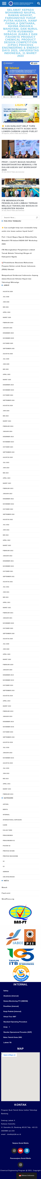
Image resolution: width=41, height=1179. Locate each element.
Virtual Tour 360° (9, 1016)
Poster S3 (6, 845)
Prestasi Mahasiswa (10, 856)
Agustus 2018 (8, 742)
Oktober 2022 (8, 509)
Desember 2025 (8, 333)
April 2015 (6, 783)
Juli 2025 (6, 359)
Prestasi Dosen (9, 851)
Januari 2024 (7, 431)
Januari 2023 (7, 493)
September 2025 (8, 348)
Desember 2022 (8, 498)
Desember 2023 (8, 436)
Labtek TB (7, 1042)
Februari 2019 (8, 711)
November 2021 (8, 566)
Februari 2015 (8, 794)
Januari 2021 (7, 618)
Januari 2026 (7, 327)
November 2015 (8, 758)
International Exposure (12, 819)
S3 (3, 866)
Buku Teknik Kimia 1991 (12, 1037)
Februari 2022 (8, 550)
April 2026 (6, 312)
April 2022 (6, 540)
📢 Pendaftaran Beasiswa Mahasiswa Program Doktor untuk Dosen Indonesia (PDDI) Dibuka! (18, 266)
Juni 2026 (6, 302)
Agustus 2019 (8, 695)
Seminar (6, 871)
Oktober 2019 (8, 685)
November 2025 (8, 338)
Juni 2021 (6, 592)
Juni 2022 (6, 530)
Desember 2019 (8, 675)
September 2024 (8, 400)
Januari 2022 (7, 555)
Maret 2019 (7, 706)
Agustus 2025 (8, 353)
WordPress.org (8, 899)
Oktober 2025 (8, 343)
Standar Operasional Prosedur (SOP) (17, 1032)
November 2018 (8, 726)
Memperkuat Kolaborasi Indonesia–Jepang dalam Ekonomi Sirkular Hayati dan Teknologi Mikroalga (20, 278)
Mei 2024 (6, 416)
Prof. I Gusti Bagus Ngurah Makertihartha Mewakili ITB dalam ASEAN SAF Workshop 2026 (19, 240)
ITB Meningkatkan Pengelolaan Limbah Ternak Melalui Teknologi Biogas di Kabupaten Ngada (18, 253)
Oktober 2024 (8, 395)
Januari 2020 (7, 669)
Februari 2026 (8, 322)
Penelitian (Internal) (11, 1006)
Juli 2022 (6, 524)
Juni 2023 (6, 467)
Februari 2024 (8, 426)
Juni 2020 (6, 649)
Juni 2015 (6, 773)
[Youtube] (20, 1151)
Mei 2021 (6, 597)
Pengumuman (8, 835)
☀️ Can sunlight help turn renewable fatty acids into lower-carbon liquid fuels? (20, 128)
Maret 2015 (7, 789)
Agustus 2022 (8, 519)
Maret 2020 (7, 659)
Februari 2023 (8, 488)
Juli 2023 (6, 462)
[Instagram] (14, 1151)
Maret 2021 (7, 607)
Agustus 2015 (8, 763)
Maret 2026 (7, 317)
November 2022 (8, 504)
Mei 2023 (6, 473)
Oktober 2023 (8, 447)
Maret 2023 (7, 483)
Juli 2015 (6, 768)
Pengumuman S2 (9, 840)
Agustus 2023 (8, 457)
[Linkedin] (27, 1151)
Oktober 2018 (8, 732)
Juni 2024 (6, 410)
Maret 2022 (7, 545)
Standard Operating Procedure (15, 1022)
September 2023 (8, 452)
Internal (6, 814)
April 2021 (6, 602)
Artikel (6, 804)
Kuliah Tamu (7, 830)
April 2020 (6, 654)
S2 (3, 861)
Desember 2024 (8, 384)
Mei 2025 (6, 369)
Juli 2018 (6, 747)
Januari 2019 (7, 716)
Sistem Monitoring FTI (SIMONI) (15, 1001)
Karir (5, 825)
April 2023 (6, 478)
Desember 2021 (8, 561)
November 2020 (8, 623)
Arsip (5, 1027)
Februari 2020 (8, 664)
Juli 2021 (6, 587)
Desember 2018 (8, 721)
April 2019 (6, 701)
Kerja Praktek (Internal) (12, 1011)
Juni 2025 (6, 364)
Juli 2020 (6, 644)
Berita (5, 809)
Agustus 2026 (8, 291)
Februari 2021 (8, 612)
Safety (5, 991)
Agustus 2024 (8, 405)
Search (37, 217)
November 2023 (8, 441)
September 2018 (8, 737)
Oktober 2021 (8, 571)
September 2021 (8, 576)
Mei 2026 (6, 307)
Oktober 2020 (8, 628)
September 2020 (8, 633)
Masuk (4, 887)
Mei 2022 (6, 535)
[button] (4, 3)
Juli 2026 (6, 296)
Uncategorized (9, 876)
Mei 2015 (6, 778)
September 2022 (8, 514)
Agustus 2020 (8, 638)
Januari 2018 (7, 752)
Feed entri (6, 893)
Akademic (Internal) (11, 996)
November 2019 (8, 680)
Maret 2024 (7, 421)
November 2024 (8, 390)
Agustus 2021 (8, 581)
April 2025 (6, 374)
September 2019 (8, 690)
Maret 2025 (7, 379)
